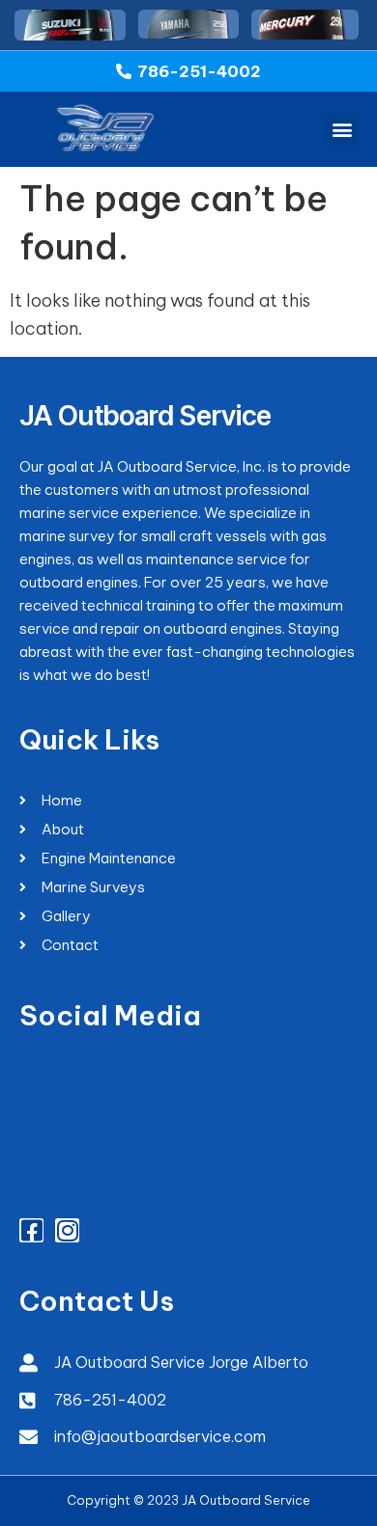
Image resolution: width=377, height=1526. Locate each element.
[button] (342, 130)
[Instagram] (67, 1230)
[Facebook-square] (31, 1230)
